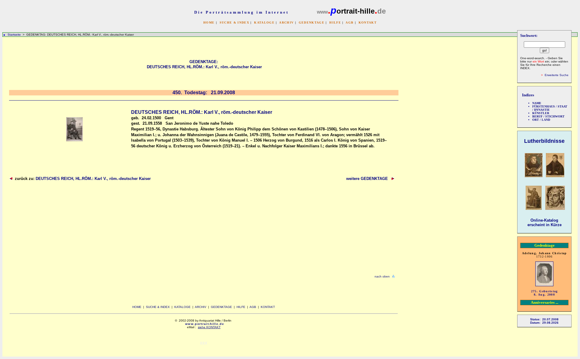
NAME (536, 103)
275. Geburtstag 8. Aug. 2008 (544, 293)
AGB (349, 22)
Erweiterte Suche (557, 75)
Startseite (14, 34)
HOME (208, 22)
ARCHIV (286, 22)
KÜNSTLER (540, 113)
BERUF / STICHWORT (548, 116)
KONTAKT (368, 22)
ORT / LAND (541, 119)
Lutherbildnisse (544, 141)
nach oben (382, 276)
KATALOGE (264, 22)
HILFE (335, 22)
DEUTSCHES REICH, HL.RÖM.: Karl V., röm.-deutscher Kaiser (93, 178)
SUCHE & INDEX (234, 22)
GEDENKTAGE (311, 22)
